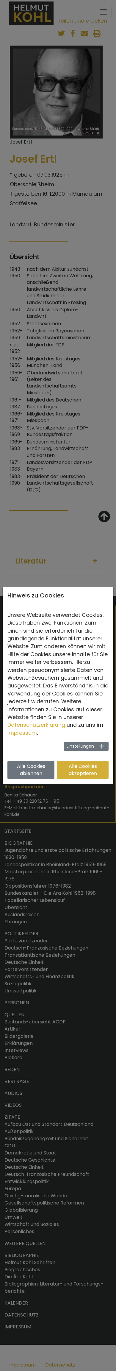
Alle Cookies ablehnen (31, 770)
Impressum (22, 733)
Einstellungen (80, 746)
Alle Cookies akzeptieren (83, 770)
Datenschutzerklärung (36, 725)
